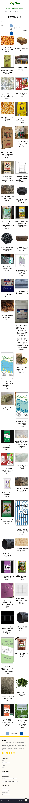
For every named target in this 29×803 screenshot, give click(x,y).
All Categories (5, 776)
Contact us (15, 11)
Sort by (2, 22)
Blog (3, 767)
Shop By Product (6, 762)
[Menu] (22, 11)
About (3, 765)
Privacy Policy (5, 792)
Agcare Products (8, 800)
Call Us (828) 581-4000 (14, 8)
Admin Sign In (5, 787)
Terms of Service (6, 794)
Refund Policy (5, 790)
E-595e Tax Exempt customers (9, 778)
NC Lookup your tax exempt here (10, 781)
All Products (5, 774)
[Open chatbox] (26, 800)
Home (3, 760)
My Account (8, 11)
